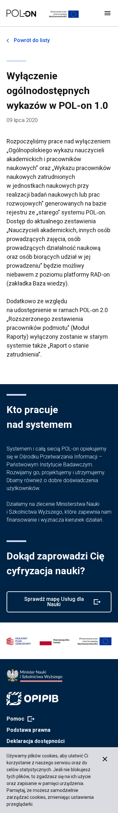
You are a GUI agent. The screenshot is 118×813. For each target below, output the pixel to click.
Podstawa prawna (28, 730)
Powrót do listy (32, 40)
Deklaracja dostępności (36, 741)
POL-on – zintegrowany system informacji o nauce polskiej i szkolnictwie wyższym (21, 13)
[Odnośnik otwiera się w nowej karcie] (34, 675)
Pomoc (18, 719)
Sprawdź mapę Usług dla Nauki (50, 604)
